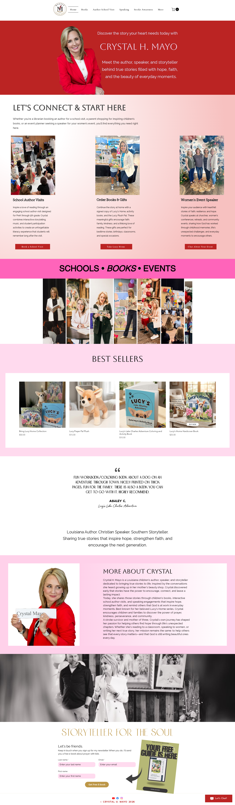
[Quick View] (42, 405)
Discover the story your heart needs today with (137, 33)
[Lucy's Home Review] (112, 515)
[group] (117, 410)
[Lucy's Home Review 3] (122, 515)
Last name (63, 760)
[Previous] (8, 489)
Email (102, 760)
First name (62, 771)
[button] (176, 9)
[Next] (226, 489)
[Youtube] (113, 798)
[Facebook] (117, 798)
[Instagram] (121, 798)
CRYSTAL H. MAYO (139, 47)
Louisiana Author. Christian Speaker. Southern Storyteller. (117, 532)
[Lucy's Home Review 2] (120, 515)
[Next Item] (186, 311)
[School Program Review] (117, 515)
